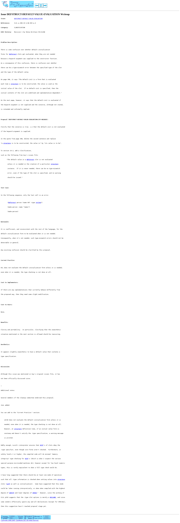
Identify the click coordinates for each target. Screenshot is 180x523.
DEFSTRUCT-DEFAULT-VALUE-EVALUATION (28, 18)
